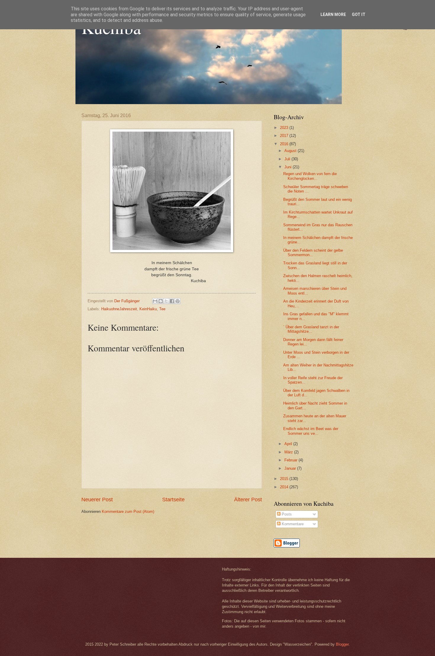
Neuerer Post (97, 499)
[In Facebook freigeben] (172, 301)
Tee (162, 309)
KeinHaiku (148, 309)
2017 (284, 135)
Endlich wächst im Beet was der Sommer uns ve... (310, 430)
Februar (291, 460)
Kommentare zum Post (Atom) (128, 511)
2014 (284, 487)
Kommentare (292, 524)
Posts (286, 514)
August (291, 150)
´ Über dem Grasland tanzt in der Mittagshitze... (311, 329)
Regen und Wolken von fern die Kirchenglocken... (310, 176)
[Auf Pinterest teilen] (178, 301)
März (289, 452)
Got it (358, 14)
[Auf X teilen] (166, 301)
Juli (287, 159)
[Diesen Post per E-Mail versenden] (155, 301)
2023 (284, 127)
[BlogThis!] (161, 301)
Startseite (173, 499)
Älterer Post (248, 499)
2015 (284, 478)
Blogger (342, 644)
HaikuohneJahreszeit (119, 309)
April (288, 444)
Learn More (333, 14)
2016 (284, 144)
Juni (288, 167)
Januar (290, 468)
